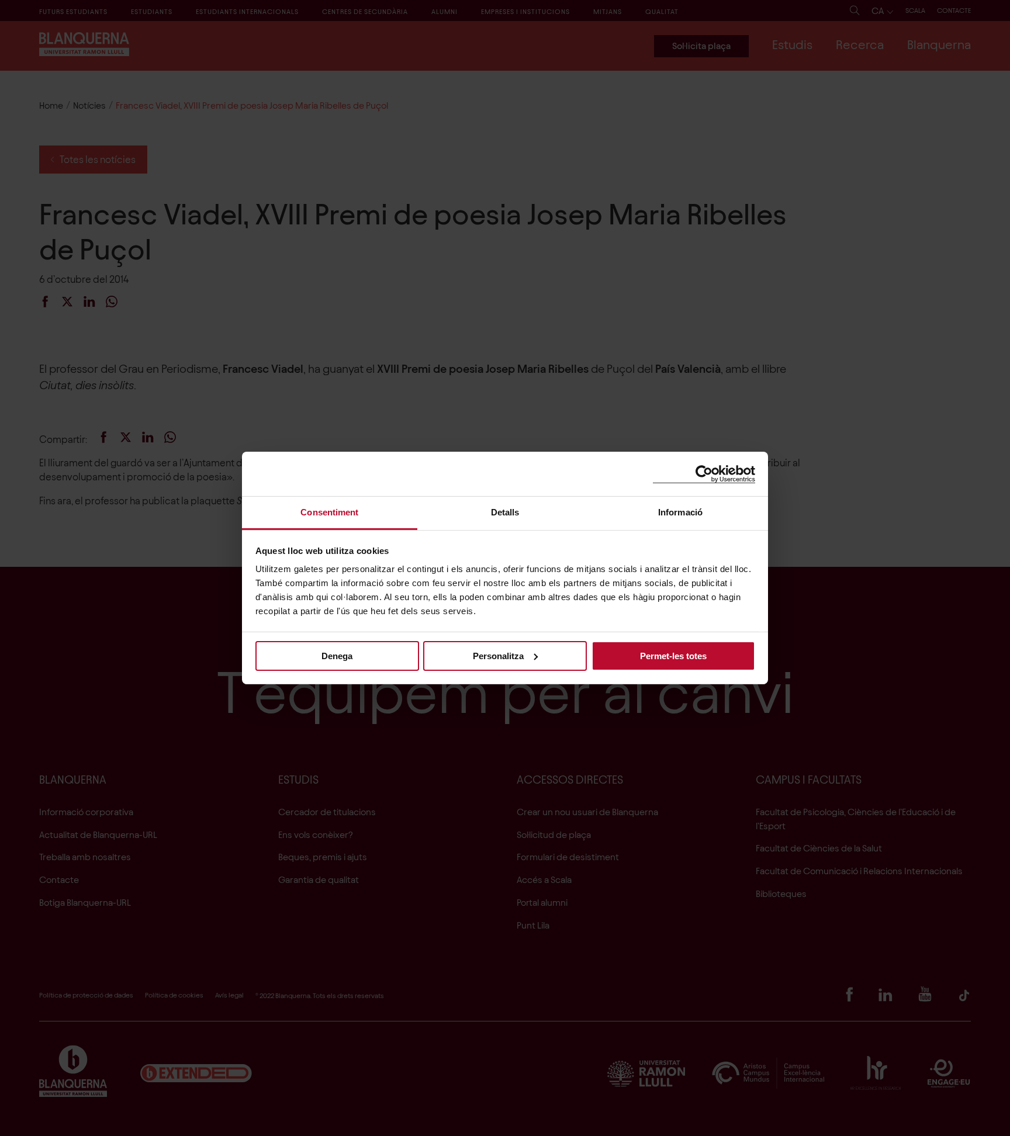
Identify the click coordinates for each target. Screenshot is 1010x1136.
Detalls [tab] (505, 512)
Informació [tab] (680, 512)
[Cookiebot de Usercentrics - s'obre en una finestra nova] (704, 474)
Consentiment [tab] (329, 512)
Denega (336, 655)
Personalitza (498, 655)
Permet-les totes (673, 655)
